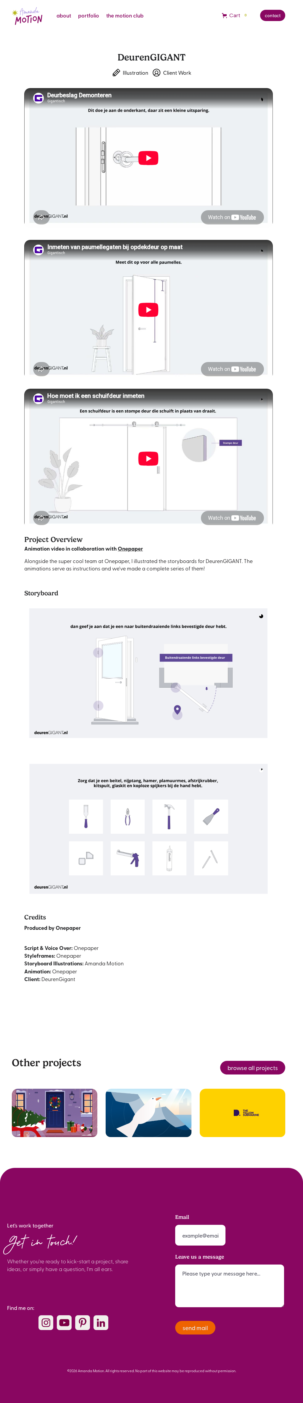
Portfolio (88, 15)
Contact (273, 15)
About (64, 15)
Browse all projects (253, 1068)
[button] (235, 15)
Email (182, 1217)
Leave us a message (199, 1257)
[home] (27, 15)
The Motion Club (125, 15)
